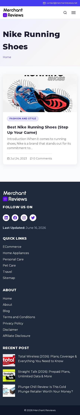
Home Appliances (16, 253)
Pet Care (9, 265)
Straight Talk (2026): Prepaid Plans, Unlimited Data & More (44, 374)
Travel (7, 272)
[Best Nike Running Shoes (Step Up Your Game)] (40, 119)
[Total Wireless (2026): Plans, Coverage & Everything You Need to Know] (9, 360)
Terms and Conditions (19, 317)
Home (7, 57)
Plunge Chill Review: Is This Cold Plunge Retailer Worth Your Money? (45, 389)
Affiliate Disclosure (16, 336)
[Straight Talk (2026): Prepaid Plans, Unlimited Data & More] (9, 375)
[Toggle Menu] (73, 12)
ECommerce (12, 247)
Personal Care (13, 259)
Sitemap (9, 278)
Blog (6, 311)
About (7, 304)
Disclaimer (10, 329)
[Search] (65, 12)
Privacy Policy (13, 323)
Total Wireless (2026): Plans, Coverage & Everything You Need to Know (47, 359)
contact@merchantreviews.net (62, 3)
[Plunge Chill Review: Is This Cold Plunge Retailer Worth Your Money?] (9, 391)
